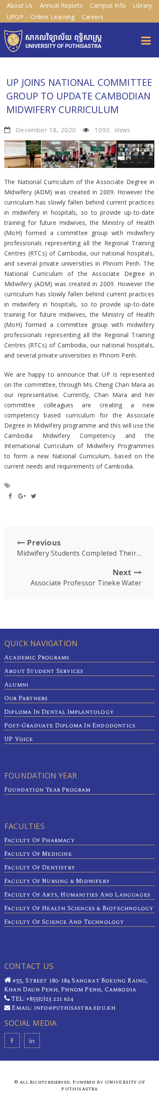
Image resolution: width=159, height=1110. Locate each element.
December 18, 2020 (46, 129)
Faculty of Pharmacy (39, 840)
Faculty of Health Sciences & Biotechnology (78, 908)
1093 (112, 129)
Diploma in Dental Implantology (59, 712)
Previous (79, 547)
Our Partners (25, 698)
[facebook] (12, 1040)
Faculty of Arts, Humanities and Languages (77, 894)
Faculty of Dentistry (39, 867)
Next (86, 577)
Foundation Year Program (47, 789)
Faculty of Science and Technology (64, 922)
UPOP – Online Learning (41, 17)
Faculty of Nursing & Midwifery (57, 881)
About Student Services (43, 671)
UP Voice (18, 739)
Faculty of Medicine (38, 854)
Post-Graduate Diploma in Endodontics (69, 725)
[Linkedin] (32, 1040)
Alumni (16, 684)
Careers (92, 17)
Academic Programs (36, 657)
